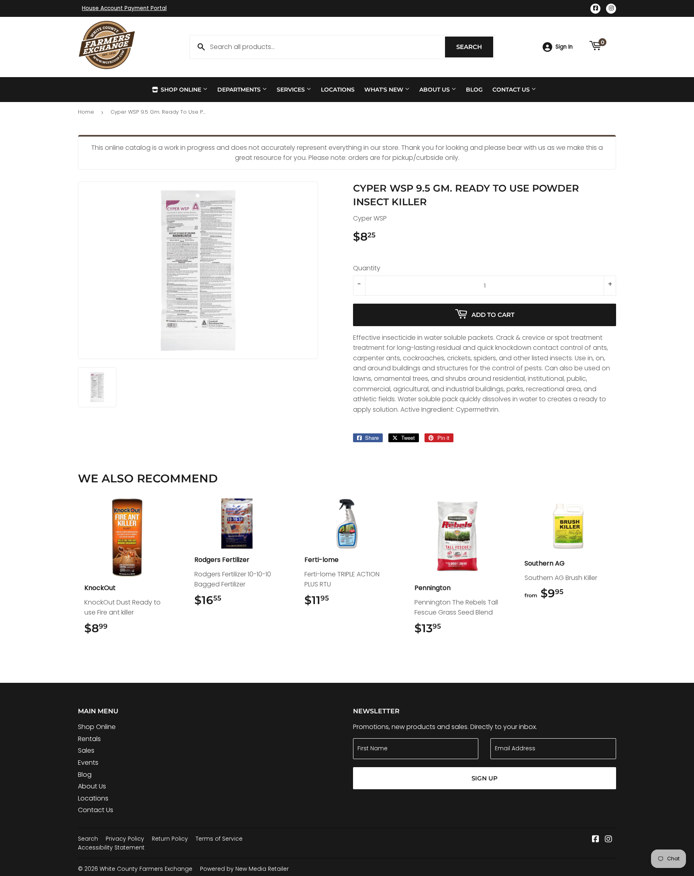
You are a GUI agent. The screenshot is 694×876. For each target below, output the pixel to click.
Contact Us (511, 89)
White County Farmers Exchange (146, 869)
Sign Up (485, 778)
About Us (435, 89)
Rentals (89, 738)
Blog (474, 89)
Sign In (564, 47)
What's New (384, 89)
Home (86, 112)
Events (88, 762)
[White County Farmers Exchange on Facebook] (595, 839)
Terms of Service (219, 839)
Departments (239, 89)
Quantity (366, 268)
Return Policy (170, 839)
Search (474, 47)
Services (291, 89)
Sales (86, 750)
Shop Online (181, 89)
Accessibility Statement (111, 847)
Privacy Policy (125, 839)
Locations (338, 89)
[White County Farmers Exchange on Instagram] (608, 839)
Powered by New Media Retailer (244, 869)
